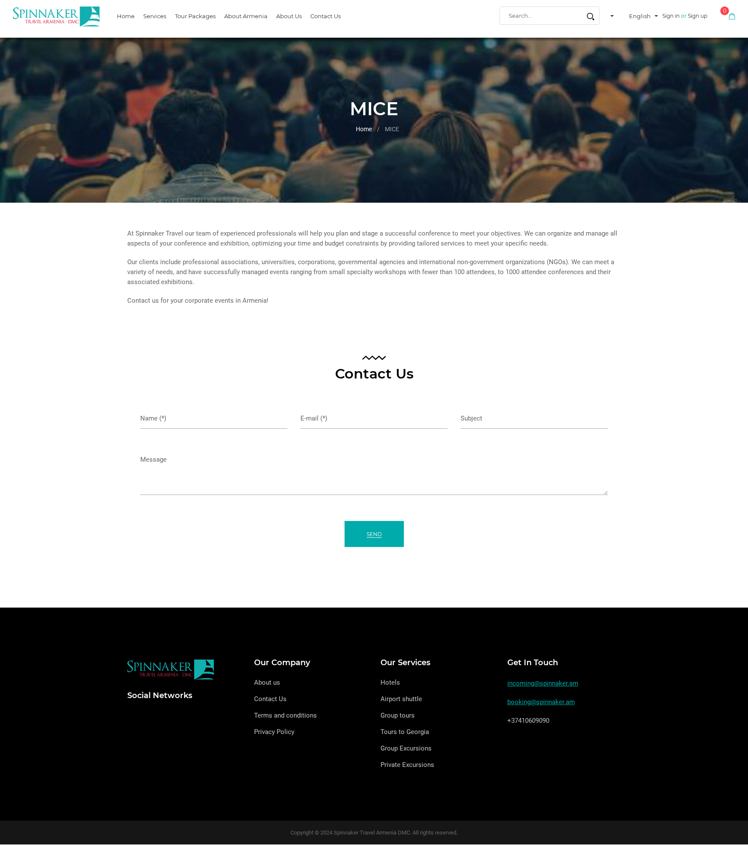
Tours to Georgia (404, 732)
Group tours (397, 715)
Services (154, 16)
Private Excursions (407, 765)
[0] (732, 16)
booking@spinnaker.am (541, 702)
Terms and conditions (285, 715)
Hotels (390, 682)
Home (126, 16)
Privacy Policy (274, 732)
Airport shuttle (401, 699)
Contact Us (325, 16)
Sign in (671, 16)
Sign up (697, 16)
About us (289, 16)
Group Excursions (406, 748)
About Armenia (246, 16)
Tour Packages (195, 16)
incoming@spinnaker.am (542, 683)
